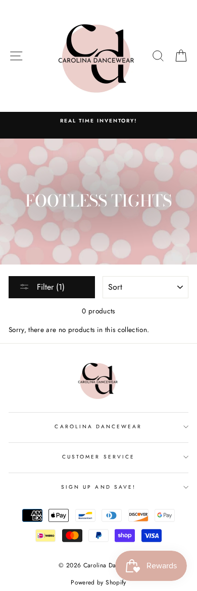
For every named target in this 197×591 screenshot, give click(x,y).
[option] (98, 121)
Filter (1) (49, 287)
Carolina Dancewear (98, 426)
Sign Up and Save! (98, 487)
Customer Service (98, 457)
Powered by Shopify (98, 582)
